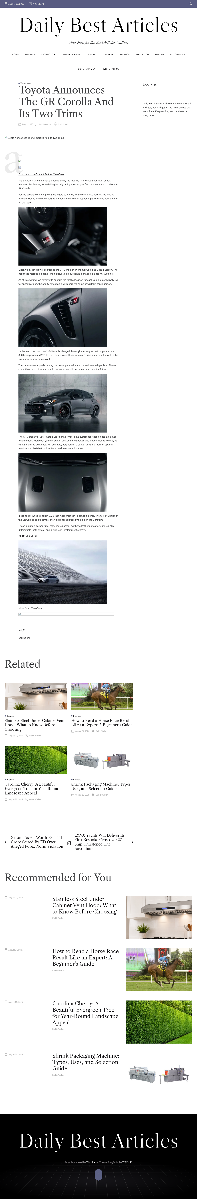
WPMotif (127, 1162)
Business (10, 716)
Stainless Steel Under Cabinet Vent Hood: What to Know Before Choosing (34, 725)
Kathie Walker (45, 124)
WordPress (92, 1162)
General (108, 54)
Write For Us (111, 69)
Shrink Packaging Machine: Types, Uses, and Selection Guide (101, 786)
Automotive (177, 54)
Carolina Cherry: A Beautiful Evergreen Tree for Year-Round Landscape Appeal (32, 788)
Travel (92, 54)
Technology (49, 54)
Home (15, 54)
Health (159, 54)
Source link (24, 637)
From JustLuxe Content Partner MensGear (41, 174)
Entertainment (72, 54)
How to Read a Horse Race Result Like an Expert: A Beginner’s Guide (102, 722)
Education (142, 54)
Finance (30, 54)
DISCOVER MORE (27, 536)
